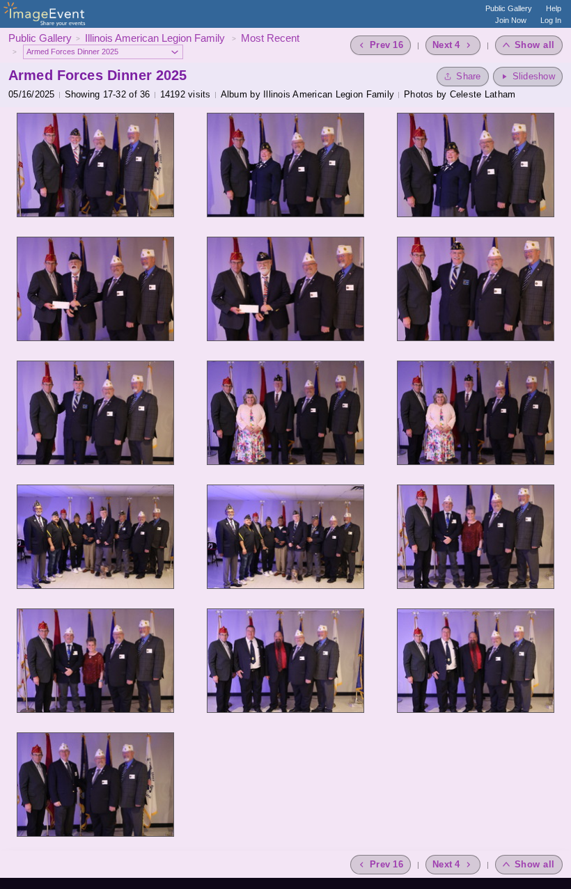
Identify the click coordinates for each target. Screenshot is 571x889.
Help (553, 8)
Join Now (510, 20)
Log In (550, 20)
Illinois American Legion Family (156, 38)
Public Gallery (508, 8)
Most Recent (270, 38)
